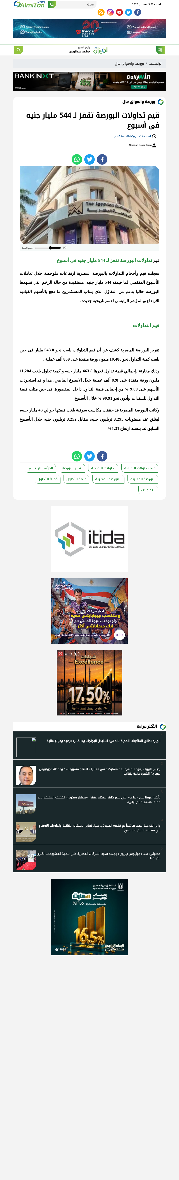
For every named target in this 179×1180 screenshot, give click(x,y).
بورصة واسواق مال (129, 63)
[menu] (160, 50)
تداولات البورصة (103, 468)
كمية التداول (48, 479)
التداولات (148, 490)
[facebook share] (102, 159)
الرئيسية (155, 63)
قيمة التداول (76, 479)
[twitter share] (89, 159)
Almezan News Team (140, 145)
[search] (18, 50)
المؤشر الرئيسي (40, 468)
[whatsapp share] (77, 159)
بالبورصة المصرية (108, 479)
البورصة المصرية (142, 479)
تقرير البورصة (72, 468)
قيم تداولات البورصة (139, 468)
